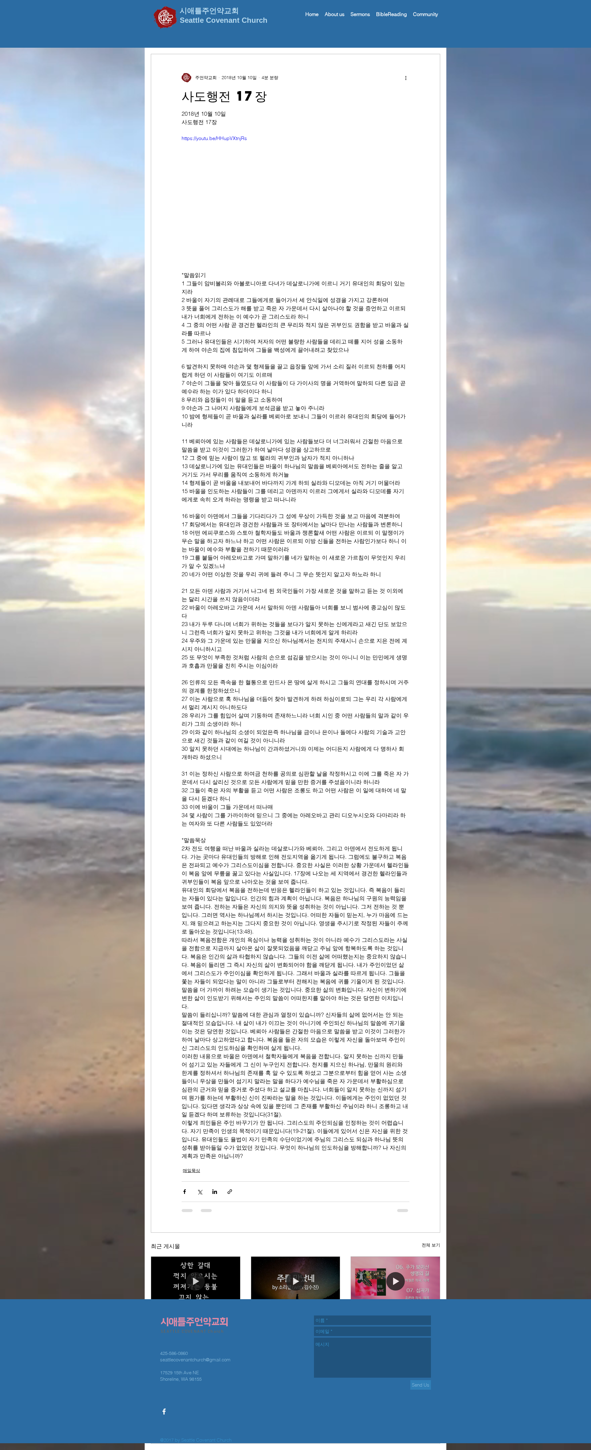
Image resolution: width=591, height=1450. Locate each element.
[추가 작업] (405, 77)
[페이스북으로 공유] (184, 1192)
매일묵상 (191, 1170)
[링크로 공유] (230, 1192)
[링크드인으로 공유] (215, 1192)
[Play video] (295, 199)
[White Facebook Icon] (164, 1368)
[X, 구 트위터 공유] (200, 1192)
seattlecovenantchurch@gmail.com (195, 1316)
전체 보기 (431, 1245)
